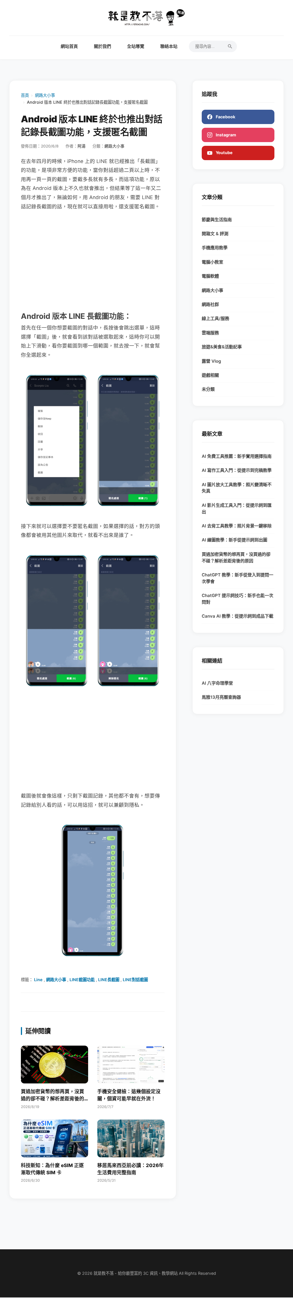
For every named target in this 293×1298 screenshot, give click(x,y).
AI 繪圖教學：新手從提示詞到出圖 (234, 540)
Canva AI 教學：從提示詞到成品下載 (237, 616)
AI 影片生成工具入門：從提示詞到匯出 (237, 508)
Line (38, 979)
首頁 (25, 95)
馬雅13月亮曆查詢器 (221, 697)
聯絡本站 (168, 46)
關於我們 (102, 46)
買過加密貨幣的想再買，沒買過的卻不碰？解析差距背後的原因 (236, 557)
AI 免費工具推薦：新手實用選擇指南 (237, 456)
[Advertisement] (93, 260)
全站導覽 (135, 46)
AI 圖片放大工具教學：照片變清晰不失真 (237, 488)
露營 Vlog (211, 361)
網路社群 (210, 304)
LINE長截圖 (108, 979)
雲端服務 (210, 332)
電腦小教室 (212, 262)
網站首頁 (69, 46)
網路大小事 (45, 95)
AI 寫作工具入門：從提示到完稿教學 (237, 470)
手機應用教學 (214, 247)
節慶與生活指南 (217, 219)
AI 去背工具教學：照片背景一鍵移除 (237, 526)
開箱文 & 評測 (215, 233)
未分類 (208, 389)
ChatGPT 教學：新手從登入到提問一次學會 (237, 578)
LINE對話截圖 (135, 979)
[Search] (230, 46)
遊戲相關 (210, 375)
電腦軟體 (210, 276)
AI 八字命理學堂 (217, 683)
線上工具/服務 (215, 318)
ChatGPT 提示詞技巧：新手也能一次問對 (237, 599)
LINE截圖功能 (82, 979)
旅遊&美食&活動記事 (222, 346)
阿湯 (82, 146)
